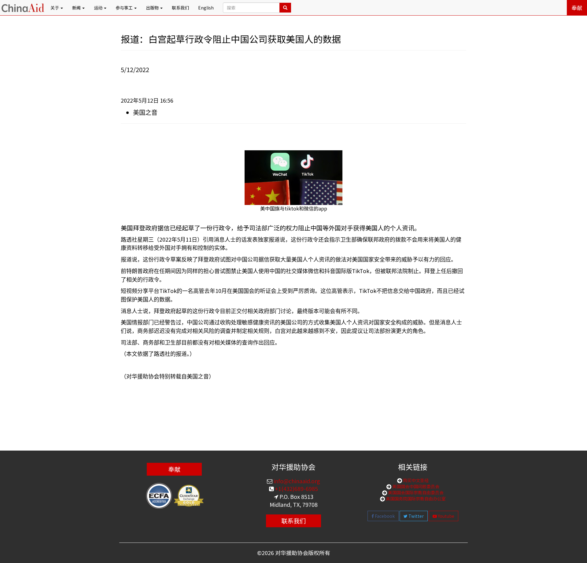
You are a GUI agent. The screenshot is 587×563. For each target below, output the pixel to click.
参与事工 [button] (125, 8)
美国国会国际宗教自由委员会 (415, 492)
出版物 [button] (153, 8)
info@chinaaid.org (296, 481)
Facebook (384, 516)
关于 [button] (55, 8)
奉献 (576, 8)
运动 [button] (98, 8)
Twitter (416, 516)
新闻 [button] (77, 8)
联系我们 (180, 8)
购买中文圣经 (415, 480)
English (206, 8)
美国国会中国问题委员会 (415, 486)
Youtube (445, 516)
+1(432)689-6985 (296, 488)
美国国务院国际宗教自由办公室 (415, 498)
